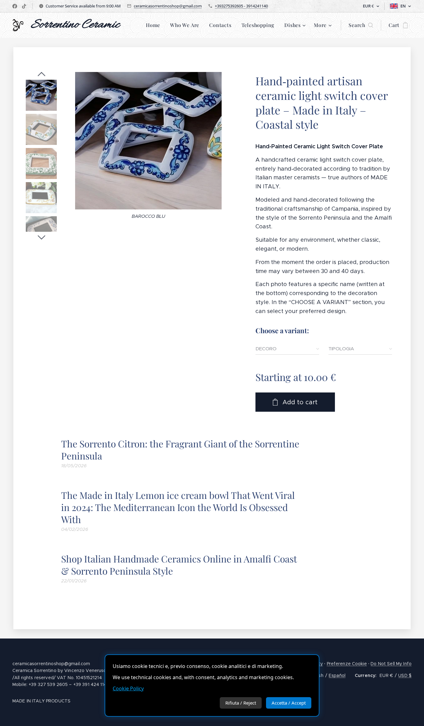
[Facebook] (15, 6)
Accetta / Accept (289, 703)
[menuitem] (154, 25)
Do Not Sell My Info (391, 663)
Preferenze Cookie (347, 663)
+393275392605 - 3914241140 (241, 6)
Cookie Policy (128, 688)
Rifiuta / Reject (240, 703)
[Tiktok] (24, 6)
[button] (361, 25)
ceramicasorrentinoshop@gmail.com (168, 6)
